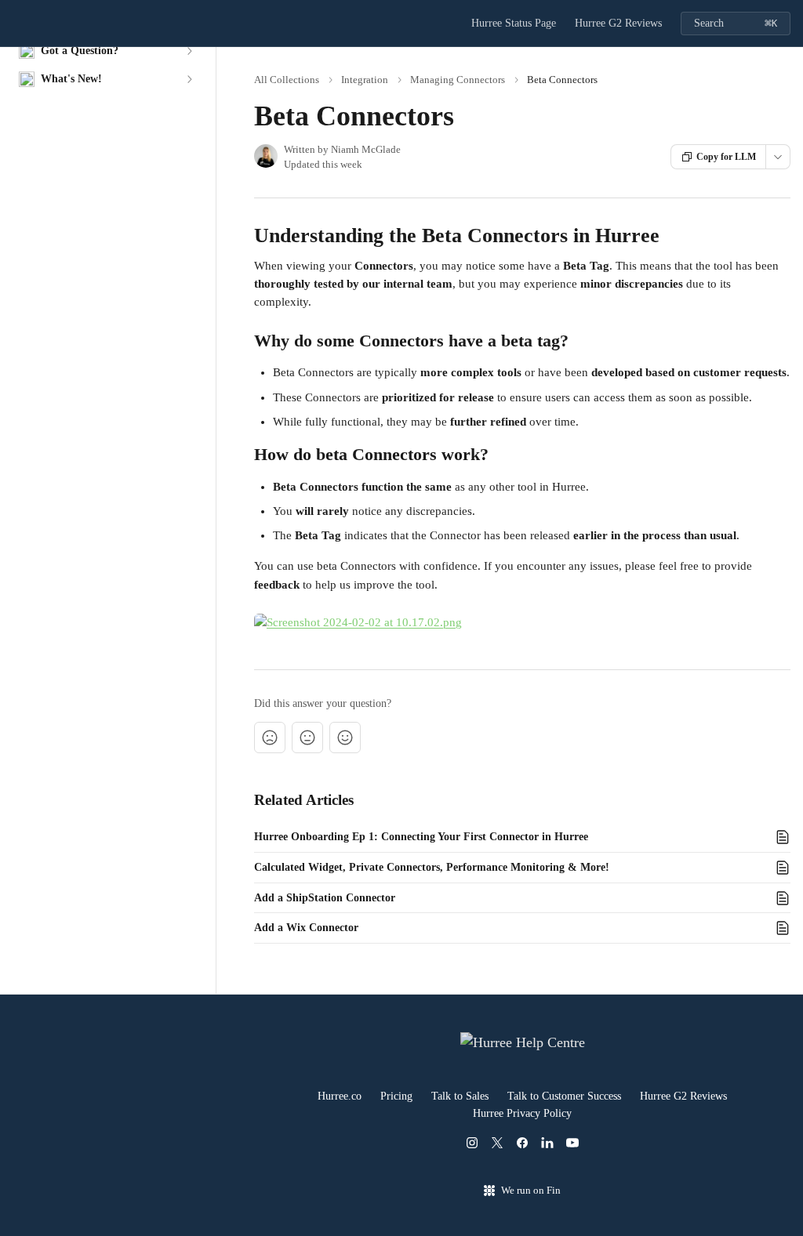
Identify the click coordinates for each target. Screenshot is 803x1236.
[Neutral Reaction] (307, 737)
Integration (364, 79)
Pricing (396, 1096)
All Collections (286, 79)
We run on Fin (531, 1190)
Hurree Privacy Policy (522, 1113)
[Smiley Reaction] (345, 737)
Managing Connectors (457, 79)
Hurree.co (340, 1096)
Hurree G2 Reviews (618, 23)
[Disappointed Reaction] (269, 737)
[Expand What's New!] (189, 79)
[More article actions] (777, 156)
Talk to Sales (460, 1096)
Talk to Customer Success (564, 1096)
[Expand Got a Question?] (189, 51)
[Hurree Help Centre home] (16, 23)
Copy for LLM (726, 156)
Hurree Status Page (513, 23)
